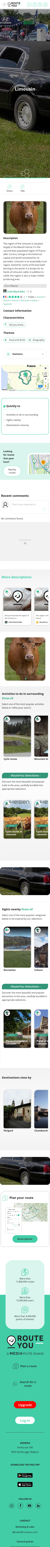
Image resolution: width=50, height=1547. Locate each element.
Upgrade (25, 1405)
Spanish (7, 304)
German (25, 300)
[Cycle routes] (17, 736)
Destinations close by (17, 425)
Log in (25, 1420)
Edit (23, 190)
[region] (25, 377)
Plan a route (28, 1366)
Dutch (6, 300)
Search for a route (28, 1384)
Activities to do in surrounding (22, 414)
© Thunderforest (21, 390)
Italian (34, 300)
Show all (7, 698)
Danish (40, 296)
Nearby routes (12, 471)
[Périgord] (17, 1109)
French (15, 300)
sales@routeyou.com (26, 1532)
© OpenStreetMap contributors (37, 390)
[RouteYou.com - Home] (14, 4)
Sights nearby (13, 420)
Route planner (25, 1238)
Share (10, 190)
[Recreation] (17, 947)
